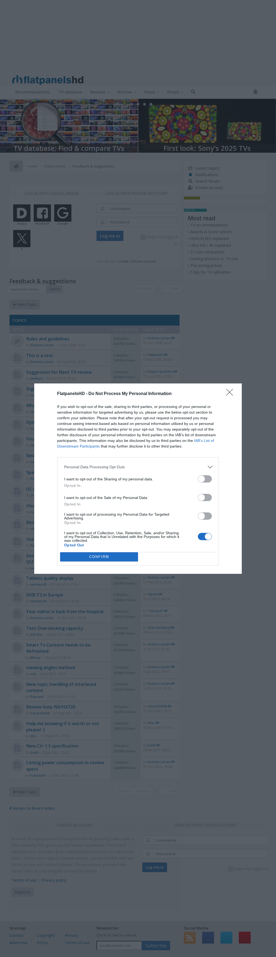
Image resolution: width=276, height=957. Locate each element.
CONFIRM (99, 557)
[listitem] (138, 467)
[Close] (231, 394)
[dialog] (138, 478)
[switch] (205, 479)
